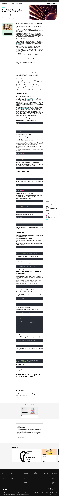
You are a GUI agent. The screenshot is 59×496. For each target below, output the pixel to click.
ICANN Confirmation (26, 473)
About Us (3, 472)
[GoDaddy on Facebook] (48, 489)
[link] (6, 18)
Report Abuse (12, 478)
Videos (11, 473)
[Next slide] (46, 447)
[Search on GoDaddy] (56, 3)
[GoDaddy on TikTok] (52, 489)
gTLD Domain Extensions (54, 473)
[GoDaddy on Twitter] (54, 489)
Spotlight (20, 3)
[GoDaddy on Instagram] (50, 489)
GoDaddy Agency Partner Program (36, 472)
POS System (53, 482)
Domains (47, 206)
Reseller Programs (35, 473)
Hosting (53, 478)
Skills (9, 3)
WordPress (53, 477)
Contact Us (12, 477)
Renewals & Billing (46, 473)
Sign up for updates (50, 3)
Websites (4, 7)
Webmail (24, 478)
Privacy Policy (53, 492)
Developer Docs (25, 472)
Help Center (12, 472)
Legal (2, 477)
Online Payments (54, 483)
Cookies (56, 492)
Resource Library (4, 3)
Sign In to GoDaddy (46, 472)
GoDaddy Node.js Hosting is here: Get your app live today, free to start (33, 456)
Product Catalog (25, 482)
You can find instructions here (24, 108)
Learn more (28, 459)
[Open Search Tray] (47, 1)
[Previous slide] (44, 447)
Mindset (13, 3)
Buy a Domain (53, 472)
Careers (2, 473)
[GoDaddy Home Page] (4, 489)
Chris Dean (22, 427)
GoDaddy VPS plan (30, 99)
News (17, 3)
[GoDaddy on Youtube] (56, 489)
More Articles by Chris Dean (20, 437)
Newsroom (3, 478)
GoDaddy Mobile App (26, 477)
